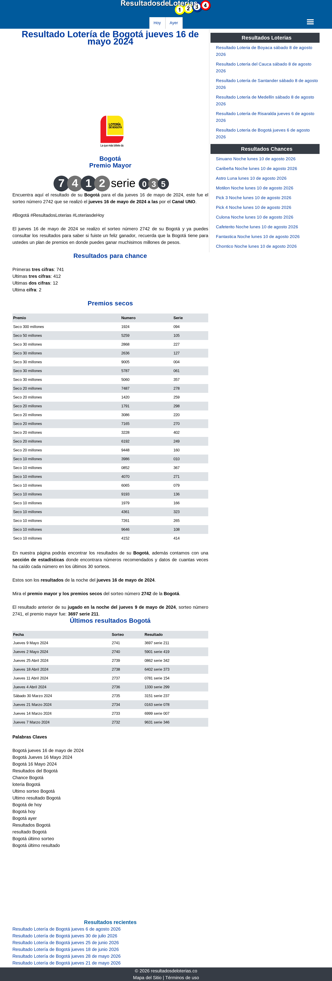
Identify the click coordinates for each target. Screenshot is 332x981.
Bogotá (110, 158)
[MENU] (310, 21)
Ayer (174, 23)
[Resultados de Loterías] (166, 13)
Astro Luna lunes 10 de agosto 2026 (251, 178)
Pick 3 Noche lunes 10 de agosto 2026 (253, 197)
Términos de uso (182, 977)
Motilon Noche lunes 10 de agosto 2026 (254, 188)
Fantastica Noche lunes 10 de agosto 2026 (258, 236)
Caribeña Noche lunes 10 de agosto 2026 (256, 168)
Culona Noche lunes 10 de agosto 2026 (254, 217)
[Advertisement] (110, 76)
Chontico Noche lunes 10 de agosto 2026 (256, 246)
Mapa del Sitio (147, 977)
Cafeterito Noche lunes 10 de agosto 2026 (257, 226)
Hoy (157, 23)
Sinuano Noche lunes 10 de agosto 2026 (256, 158)
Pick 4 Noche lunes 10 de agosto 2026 (253, 207)
